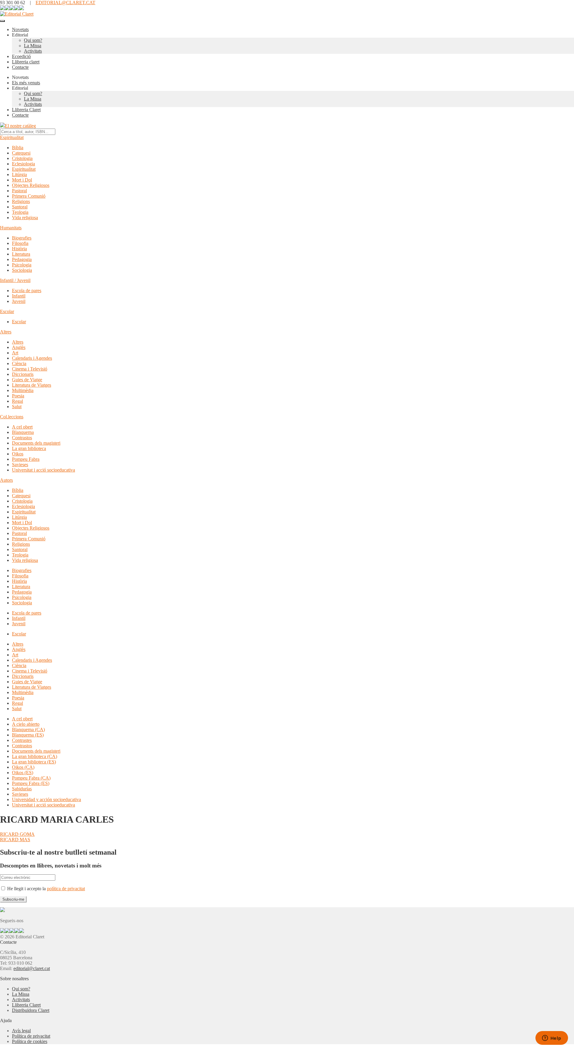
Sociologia (22, 270)
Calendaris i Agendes (32, 358)
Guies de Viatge (27, 379)
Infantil (18, 295)
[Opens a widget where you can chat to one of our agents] (551, 1038)
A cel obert (22, 426)
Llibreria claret (25, 61)
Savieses (20, 464)
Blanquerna (23, 432)
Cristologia (22, 158)
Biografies (21, 237)
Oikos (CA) (23, 767)
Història (19, 248)
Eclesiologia (23, 163)
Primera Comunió (28, 196)
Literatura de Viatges (31, 385)
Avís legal (21, 1030)
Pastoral (19, 190)
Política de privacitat (31, 1036)
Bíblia (17, 147)
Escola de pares (26, 290)
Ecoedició (21, 56)
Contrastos (22, 437)
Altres (5, 331)
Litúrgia (19, 174)
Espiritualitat (12, 137)
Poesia (18, 395)
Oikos (17, 453)
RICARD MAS (15, 839)
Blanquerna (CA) (28, 729)
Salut (17, 406)
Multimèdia (22, 390)
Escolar (7, 311)
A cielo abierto (25, 724)
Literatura (21, 254)
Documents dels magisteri (36, 443)
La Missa (32, 45)
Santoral (20, 206)
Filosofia (20, 243)
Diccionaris (22, 374)
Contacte (20, 67)
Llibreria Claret (26, 109)
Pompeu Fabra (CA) (31, 777)
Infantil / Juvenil (15, 280)
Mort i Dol (22, 179)
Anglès (18, 347)
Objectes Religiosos (30, 185)
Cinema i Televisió (29, 368)
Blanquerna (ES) (28, 734)
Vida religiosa (25, 217)
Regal (17, 401)
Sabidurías (22, 788)
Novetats (20, 29)
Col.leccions (11, 416)
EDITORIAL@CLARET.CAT (65, 2)
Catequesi (21, 152)
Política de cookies (29, 1041)
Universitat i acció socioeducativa (43, 469)
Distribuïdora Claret (30, 1010)
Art (15, 352)
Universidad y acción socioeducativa (46, 799)
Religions (21, 201)
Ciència (19, 363)
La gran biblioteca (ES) (34, 761)
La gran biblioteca (29, 448)
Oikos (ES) (22, 772)
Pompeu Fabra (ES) (30, 783)
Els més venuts (26, 82)
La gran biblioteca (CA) (34, 756)
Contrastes (22, 740)
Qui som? (33, 40)
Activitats (33, 51)
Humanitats (11, 227)
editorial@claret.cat (31, 968)
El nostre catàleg (20, 125)
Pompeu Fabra (25, 459)
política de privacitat (66, 888)
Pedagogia (22, 259)
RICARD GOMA (17, 834)
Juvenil (18, 301)
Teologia (20, 212)
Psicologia (21, 264)
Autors (6, 480)
